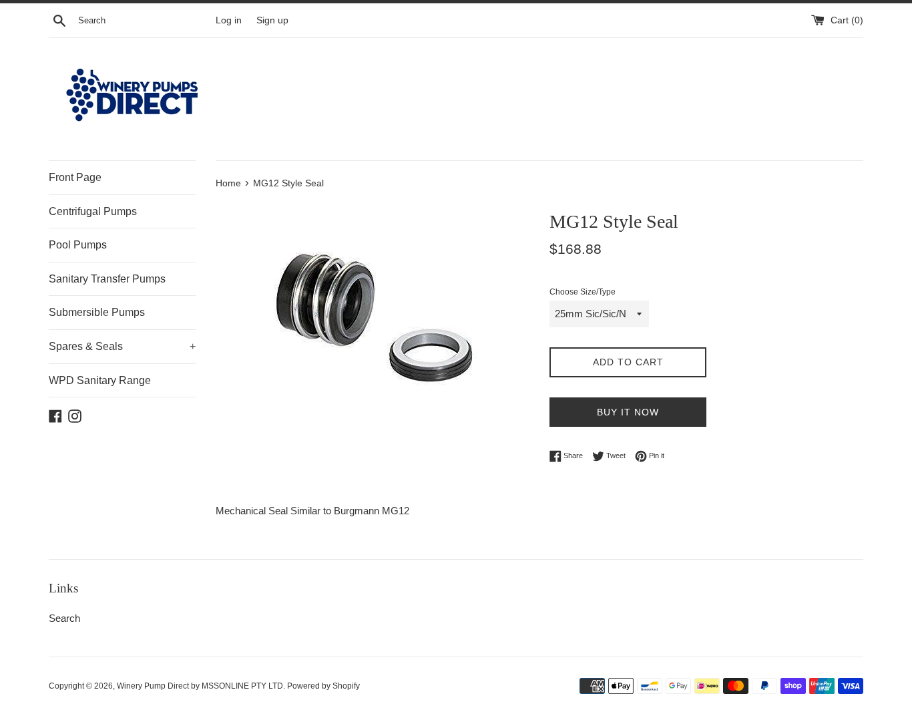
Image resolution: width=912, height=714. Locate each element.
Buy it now (628, 412)
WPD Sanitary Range (100, 380)
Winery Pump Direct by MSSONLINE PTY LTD (200, 686)
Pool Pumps (78, 244)
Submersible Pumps (97, 312)
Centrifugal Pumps (93, 211)
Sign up (272, 20)
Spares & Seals (122, 346)
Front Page (75, 177)
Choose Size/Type (582, 292)
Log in (229, 20)
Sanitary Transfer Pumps (107, 279)
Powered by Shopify (323, 686)
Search (64, 618)
